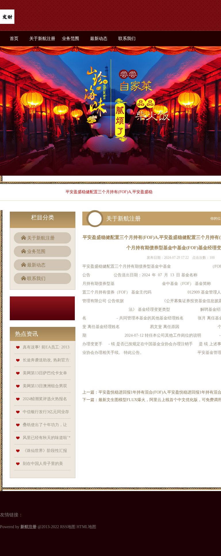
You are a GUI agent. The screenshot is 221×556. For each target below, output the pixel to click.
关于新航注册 (42, 38)
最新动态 (98, 38)
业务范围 (70, 38)
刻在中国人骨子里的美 (43, 463)
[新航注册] (7, 17)
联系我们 (127, 38)
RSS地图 (67, 527)
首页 (14, 38)
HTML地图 (86, 527)
